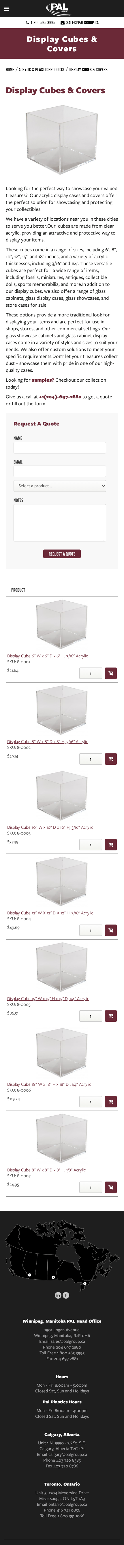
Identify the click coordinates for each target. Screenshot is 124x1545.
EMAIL (18, 462)
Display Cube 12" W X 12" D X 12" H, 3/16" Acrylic (50, 913)
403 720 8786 (65, 1466)
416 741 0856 (68, 1510)
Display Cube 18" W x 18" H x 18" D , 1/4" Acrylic (49, 1084)
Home (10, 70)
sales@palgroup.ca (82, 23)
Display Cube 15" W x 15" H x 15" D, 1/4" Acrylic (48, 998)
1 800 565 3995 (43, 23)
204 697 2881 (66, 1358)
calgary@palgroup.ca (67, 1454)
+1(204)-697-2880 (60, 396)
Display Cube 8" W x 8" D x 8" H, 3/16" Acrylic (47, 741)
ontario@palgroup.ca (67, 1504)
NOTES (18, 500)
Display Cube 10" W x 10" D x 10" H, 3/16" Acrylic (50, 827)
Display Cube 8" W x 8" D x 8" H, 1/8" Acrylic (46, 1170)
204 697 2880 (68, 1347)
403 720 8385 (68, 1460)
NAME (18, 438)
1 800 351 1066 (71, 1516)
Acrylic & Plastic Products (41, 70)
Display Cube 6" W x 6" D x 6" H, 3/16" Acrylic (47, 656)
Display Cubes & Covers (88, 70)
